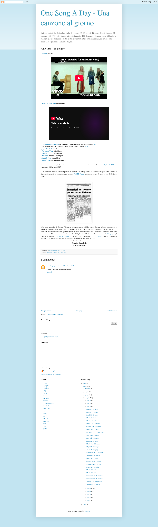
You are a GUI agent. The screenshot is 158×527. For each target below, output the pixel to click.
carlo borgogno (51, 266)
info (94, 144)
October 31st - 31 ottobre (93, 461)
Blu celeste (46, 398)
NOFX (45, 423)
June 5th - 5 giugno (92, 412)
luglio (87, 392)
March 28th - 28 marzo (93, 473)
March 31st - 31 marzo (93, 444)
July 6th (45, 413)
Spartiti (45, 428)
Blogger (87, 511)
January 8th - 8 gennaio (93, 484)
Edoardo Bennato (48, 406)
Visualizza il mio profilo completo (50, 374)
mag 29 (89, 406)
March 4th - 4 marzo (92, 458)
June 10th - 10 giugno (92, 435)
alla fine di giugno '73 (63, 236)
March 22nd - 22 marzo (93, 418)
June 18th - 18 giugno (92, 438)
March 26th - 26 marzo (93, 429)
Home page (79, 311)
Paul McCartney (79, 174)
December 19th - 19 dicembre (95, 432)
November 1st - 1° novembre (94, 452)
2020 (85, 383)
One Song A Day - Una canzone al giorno (75, 17)
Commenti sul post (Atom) (55, 314)
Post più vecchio (112, 311)
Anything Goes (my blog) (50, 337)
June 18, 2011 (46, 158)
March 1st (46, 421)
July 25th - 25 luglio (92, 409)
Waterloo (45, 155)
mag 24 (89, 500)
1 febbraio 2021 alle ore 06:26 (65, 266)
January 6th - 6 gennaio (93, 455)
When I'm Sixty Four (49, 103)
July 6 (44, 411)
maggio (87, 398)
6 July (44, 391)
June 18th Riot (47, 149)
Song (65, 252)
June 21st (45, 418)
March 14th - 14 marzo (93, 421)
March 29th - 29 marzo (93, 470)
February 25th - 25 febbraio (94, 476)
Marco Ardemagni (49, 371)
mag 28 (89, 488)
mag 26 (89, 494)
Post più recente (46, 311)
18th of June (46, 160)
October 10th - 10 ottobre (93, 426)
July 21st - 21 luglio (92, 415)
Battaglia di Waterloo (109, 165)
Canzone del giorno (58, 252)
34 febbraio (46, 388)
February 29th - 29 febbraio (94, 479)
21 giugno (111, 234)
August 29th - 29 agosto (93, 464)
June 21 (45, 416)
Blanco (45, 396)
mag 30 (89, 403)
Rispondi (49, 272)
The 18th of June (47, 151)
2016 (85, 386)
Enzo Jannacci (47, 408)
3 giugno (98, 236)
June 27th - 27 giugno (92, 450)
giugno (87, 395)
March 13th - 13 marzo (93, 424)
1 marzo (45, 383)
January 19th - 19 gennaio (94, 481)
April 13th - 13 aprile (92, 467)
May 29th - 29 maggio (92, 447)
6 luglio (45, 393)
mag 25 (89, 497)
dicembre (88, 389)
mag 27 (89, 491)
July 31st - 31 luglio (92, 441)
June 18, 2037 (46, 153)
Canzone (49, 252)
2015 (85, 505)
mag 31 (89, 400)
